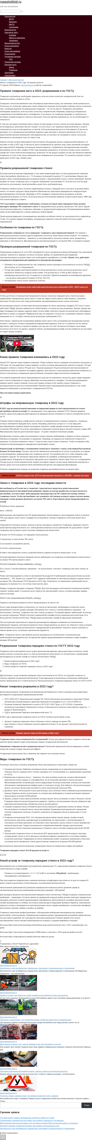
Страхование (9, 54)
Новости (8, 49)
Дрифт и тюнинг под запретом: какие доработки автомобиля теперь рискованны (34, 995)
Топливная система (12, 57)
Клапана (12, 35)
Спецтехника (9, 75)
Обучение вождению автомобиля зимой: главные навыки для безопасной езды (34, 1071)
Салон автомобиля (12, 51)
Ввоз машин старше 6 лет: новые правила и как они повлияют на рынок (30, 1044)
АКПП (11, 19)
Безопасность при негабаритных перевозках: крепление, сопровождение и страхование (37, 968)
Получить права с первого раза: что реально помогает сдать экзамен (29, 1096)
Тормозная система (12, 62)
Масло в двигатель (17, 38)
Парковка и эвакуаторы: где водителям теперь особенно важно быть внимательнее (35, 1020)
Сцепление (13, 27)
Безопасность (10, 30)
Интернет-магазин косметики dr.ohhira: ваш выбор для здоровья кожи (29, 1126)
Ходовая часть (10, 65)
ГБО (10, 59)
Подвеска (13, 70)
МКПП (11, 24)
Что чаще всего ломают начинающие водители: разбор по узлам (27, 1118)
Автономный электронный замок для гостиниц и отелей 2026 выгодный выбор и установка (39, 1123)
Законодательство (12, 43)
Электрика (8, 73)
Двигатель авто (11, 32)
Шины (11, 67)
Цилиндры (13, 41)
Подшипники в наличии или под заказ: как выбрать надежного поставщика (32, 1120)
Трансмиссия (9, 16)
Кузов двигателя (11, 46)
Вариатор (13, 22)
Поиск (2, 1101)
